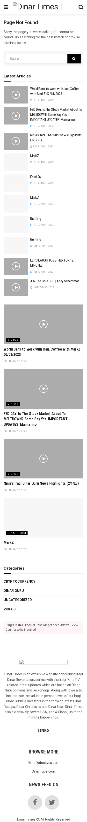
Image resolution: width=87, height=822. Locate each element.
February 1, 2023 (43, 100)
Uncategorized (18, 600)
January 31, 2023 (43, 287)
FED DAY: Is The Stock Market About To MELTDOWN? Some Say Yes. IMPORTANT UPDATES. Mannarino (56, 114)
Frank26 (35, 177)
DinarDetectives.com (43, 763)
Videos (12, 339)
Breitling (35, 218)
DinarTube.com (43, 771)
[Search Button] (74, 58)
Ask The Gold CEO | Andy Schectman (54, 281)
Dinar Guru (16, 533)
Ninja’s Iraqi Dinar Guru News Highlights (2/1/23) (41, 483)
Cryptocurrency (19, 581)
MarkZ (34, 156)
